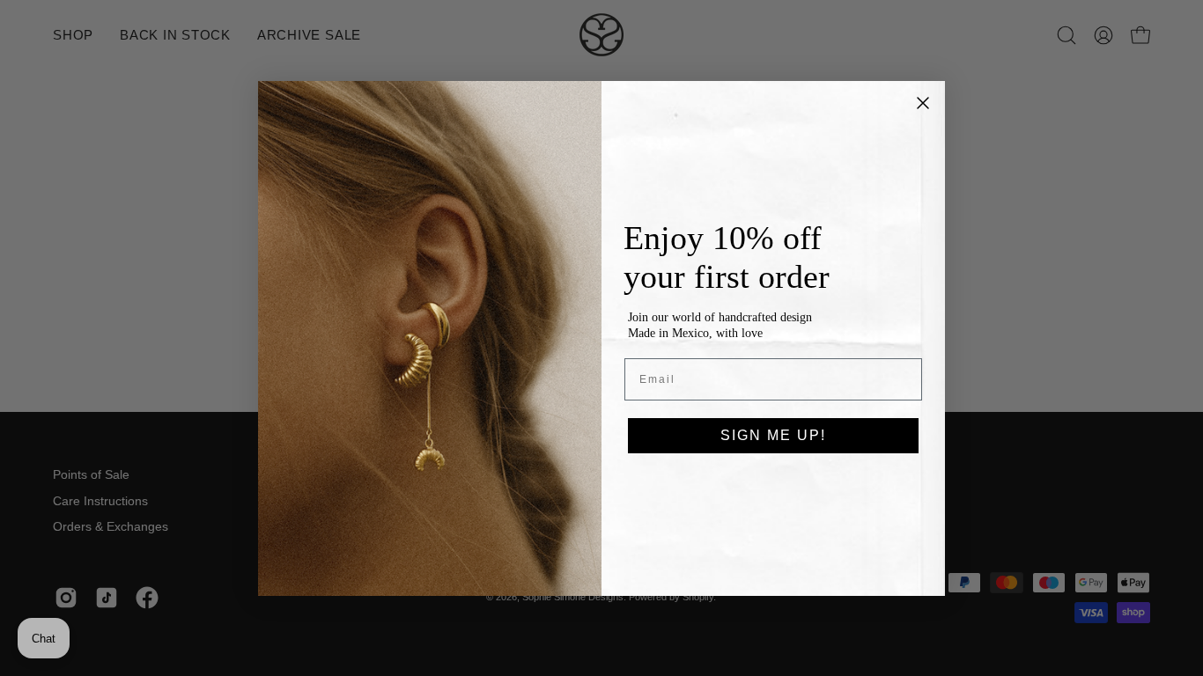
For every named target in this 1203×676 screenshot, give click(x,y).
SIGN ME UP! (773, 435)
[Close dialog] (923, 103)
